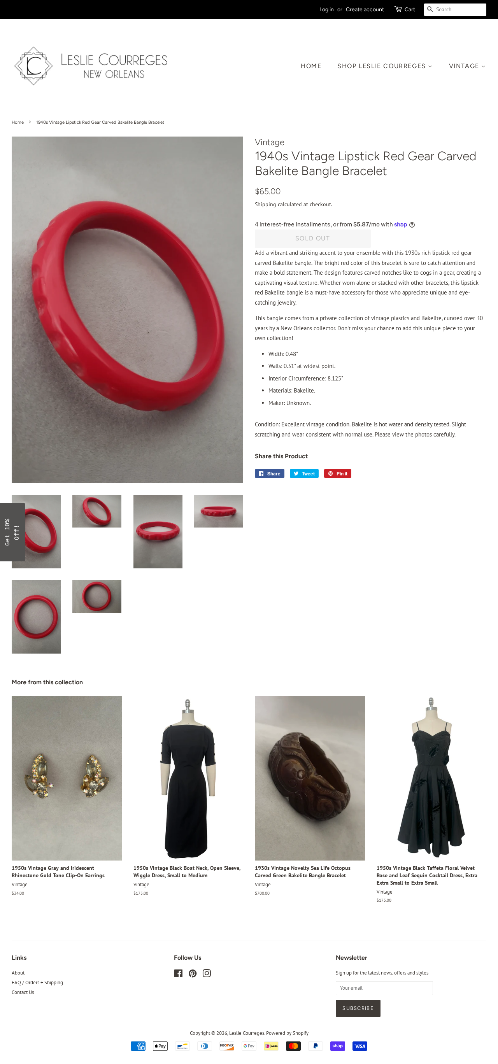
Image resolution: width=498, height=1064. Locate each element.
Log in (326, 9)
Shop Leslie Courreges (382, 66)
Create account (365, 9)
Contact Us (23, 992)
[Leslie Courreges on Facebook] (178, 975)
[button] (12, 532)
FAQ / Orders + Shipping (37, 982)
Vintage (465, 66)
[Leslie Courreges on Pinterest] (192, 975)
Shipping (265, 204)
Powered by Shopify (287, 1033)
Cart (410, 9)
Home (311, 66)
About (18, 972)
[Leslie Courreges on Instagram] (206, 975)
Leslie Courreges (246, 1033)
